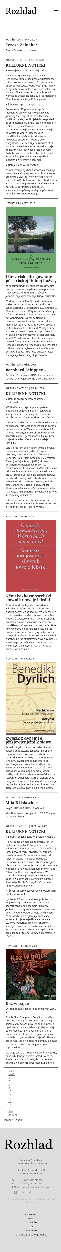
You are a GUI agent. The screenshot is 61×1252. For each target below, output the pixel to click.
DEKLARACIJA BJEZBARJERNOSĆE (31, 1234)
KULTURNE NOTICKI (25, 65)
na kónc (12, 1114)
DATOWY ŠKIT (31, 1222)
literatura (12, 203)
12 (9, 1098)
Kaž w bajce (17, 1003)
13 (9, 1101)
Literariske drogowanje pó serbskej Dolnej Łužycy (31, 278)
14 (9, 1104)
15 (9, 1108)
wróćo (11, 1074)
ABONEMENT (31, 1214)
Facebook (26, 1192)
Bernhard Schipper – (26, 370)
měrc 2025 (30, 364)
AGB (31, 1226)
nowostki (12, 516)
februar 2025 (32, 797)
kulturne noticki (17, 59)
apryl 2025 (30, 39)
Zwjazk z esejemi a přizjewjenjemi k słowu (29, 740)
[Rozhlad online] (21, 8)
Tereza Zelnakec (22, 45)
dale (10, 1111)
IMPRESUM (31, 1230)
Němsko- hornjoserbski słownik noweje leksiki (28, 597)
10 (9, 1091)
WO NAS (31, 1218)
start (11, 1071)
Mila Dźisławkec (22, 802)
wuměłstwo (13, 39)
